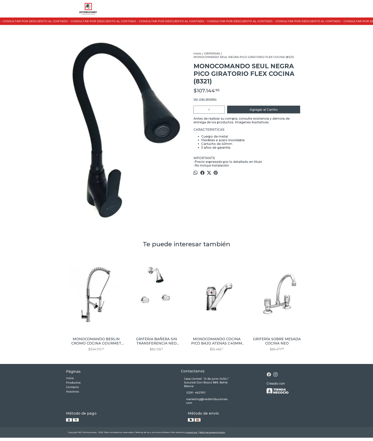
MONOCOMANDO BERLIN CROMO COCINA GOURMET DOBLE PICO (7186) (96, 341)
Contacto (72, 387)
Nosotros (72, 391)
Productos (73, 382)
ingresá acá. (192, 432)
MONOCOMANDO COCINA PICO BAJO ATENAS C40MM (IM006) (216, 341)
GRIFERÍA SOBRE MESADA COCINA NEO (277, 341)
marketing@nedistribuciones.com (207, 401)
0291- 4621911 (196, 392)
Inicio (70, 378)
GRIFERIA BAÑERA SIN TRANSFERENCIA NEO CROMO (156, 341)
